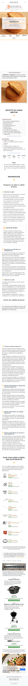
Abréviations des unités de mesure (14, 136)
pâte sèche (9, 560)
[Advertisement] (14, 55)
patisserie (19, 560)
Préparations (6, 19)
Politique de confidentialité (14, 683)
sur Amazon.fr (15, 477)
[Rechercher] (25, 2)
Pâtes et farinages (21, 19)
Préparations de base (13, 19)
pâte (4, 560)
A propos (11, 682)
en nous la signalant (19, 556)
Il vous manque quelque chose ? (14, 152)
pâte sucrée (14, 560)
